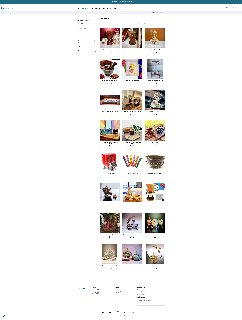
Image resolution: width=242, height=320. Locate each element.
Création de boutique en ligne (121, 315)
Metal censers (155, 142)
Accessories (81, 23)
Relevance (153, 23)
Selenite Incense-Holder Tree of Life (109, 265)
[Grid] (100, 23)
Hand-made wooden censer (109, 49)
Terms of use (79, 294)
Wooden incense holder (132, 173)
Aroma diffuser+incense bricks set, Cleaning (109, 143)
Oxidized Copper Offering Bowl (155, 173)
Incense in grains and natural (85, 26)
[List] (102, 23)
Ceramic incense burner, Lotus (155, 111)
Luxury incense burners (155, 234)
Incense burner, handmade (132, 80)
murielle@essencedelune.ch (98, 291)
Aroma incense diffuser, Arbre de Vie (132, 111)
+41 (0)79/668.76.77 (96, 289)
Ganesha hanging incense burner (155, 80)
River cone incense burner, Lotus (109, 204)
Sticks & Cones (82, 28)
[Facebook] (95, 293)
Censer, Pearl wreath (155, 49)
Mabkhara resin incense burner (132, 204)
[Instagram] (98, 293)
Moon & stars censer (155, 265)
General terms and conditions (83, 292)
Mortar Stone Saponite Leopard (109, 80)
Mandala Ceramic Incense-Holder (110, 111)
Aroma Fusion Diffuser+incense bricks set (155, 204)
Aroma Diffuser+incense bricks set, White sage (132, 143)
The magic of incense (84, 20)
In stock (87, 40)
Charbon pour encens (109, 173)
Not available (87, 42)
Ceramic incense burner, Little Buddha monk (110, 235)
